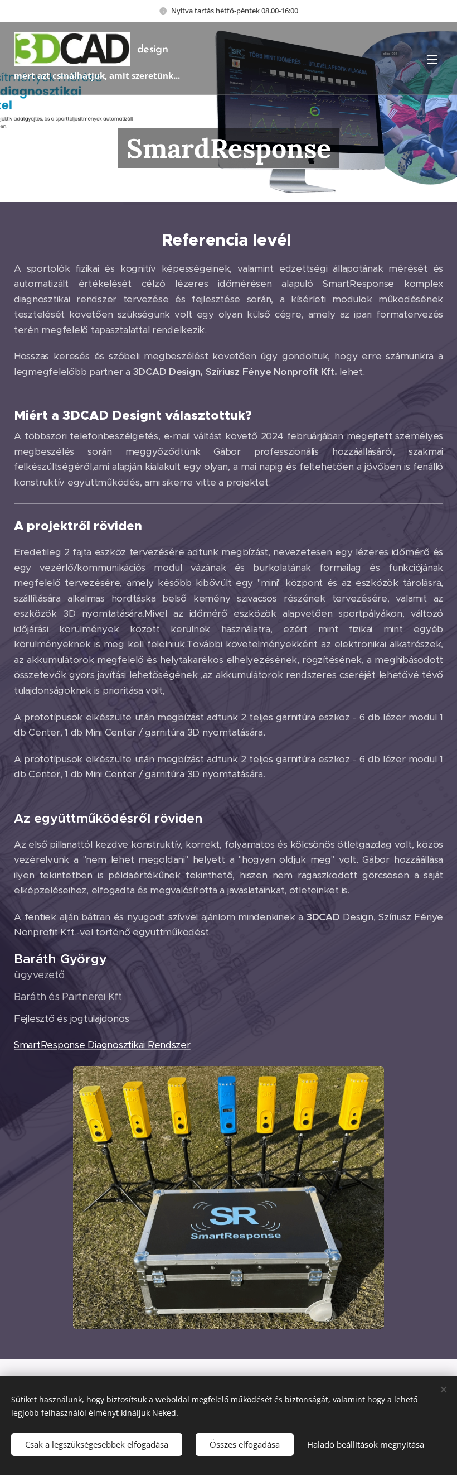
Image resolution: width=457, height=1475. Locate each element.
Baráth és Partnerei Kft (68, 997)
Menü (432, 58)
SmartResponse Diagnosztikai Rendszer (102, 1045)
